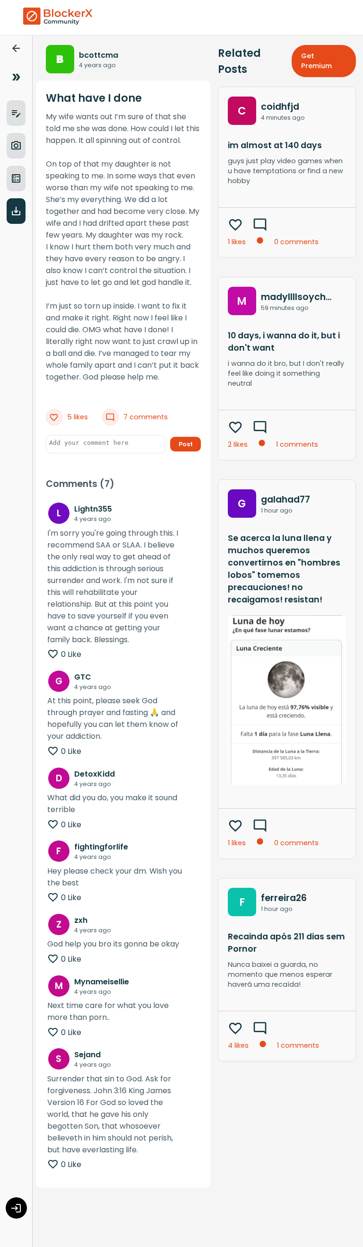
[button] (16, 50)
